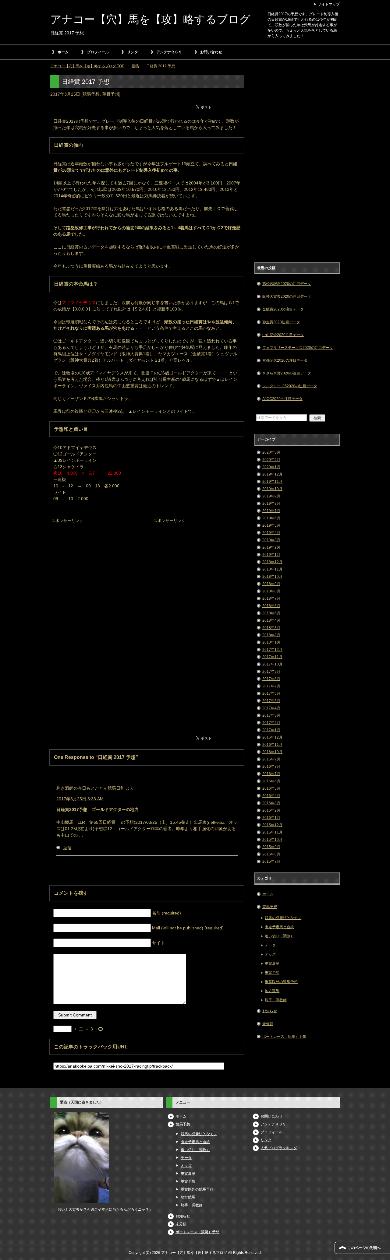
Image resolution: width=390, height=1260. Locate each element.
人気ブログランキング (279, 1148)
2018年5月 (271, 613)
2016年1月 (271, 818)
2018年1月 (271, 642)
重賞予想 (110, 94)
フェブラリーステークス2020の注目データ (297, 348)
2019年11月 (272, 481)
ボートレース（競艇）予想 (284, 1036)
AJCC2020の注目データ (282, 399)
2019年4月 (271, 533)
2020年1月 (271, 467)
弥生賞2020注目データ (281, 322)
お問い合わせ (211, 52)
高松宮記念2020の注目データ (286, 284)
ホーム (63, 52)
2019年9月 (271, 496)
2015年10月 (272, 839)
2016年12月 (272, 737)
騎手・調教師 (276, 1000)
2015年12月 (272, 825)
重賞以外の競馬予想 (281, 982)
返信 (67, 847)
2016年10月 (272, 752)
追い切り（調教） (279, 936)
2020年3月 (271, 452)
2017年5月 (271, 701)
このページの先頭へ (364, 1248)
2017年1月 (271, 730)
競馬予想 (91, 94)
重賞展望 (272, 963)
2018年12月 (272, 562)
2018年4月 (271, 620)
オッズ (270, 954)
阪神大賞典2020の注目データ (286, 296)
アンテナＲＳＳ (169, 52)
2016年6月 (271, 781)
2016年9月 (271, 759)
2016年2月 (271, 810)
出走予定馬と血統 (279, 927)
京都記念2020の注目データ (284, 360)
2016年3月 (271, 803)
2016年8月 (271, 766)
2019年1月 (271, 555)
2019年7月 (271, 511)
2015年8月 (271, 854)
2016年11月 (272, 744)
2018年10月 (272, 576)
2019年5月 (271, 525)
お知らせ (269, 1011)
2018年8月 (271, 591)
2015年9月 (271, 847)
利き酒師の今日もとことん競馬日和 (90, 788)
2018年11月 (272, 569)
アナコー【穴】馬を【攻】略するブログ (150, 19)
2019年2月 (271, 547)
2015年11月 (272, 832)
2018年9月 (271, 584)
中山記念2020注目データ (283, 335)
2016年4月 (271, 796)
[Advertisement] (96, 563)
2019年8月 (271, 503)
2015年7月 (271, 861)
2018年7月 (271, 598)
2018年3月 (271, 628)
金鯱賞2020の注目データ (283, 309)
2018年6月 (271, 606)
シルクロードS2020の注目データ (289, 386)
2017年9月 (271, 671)
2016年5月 (271, 788)
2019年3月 (271, 540)
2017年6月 (271, 693)
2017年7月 (271, 686)
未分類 (267, 1024)
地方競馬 (272, 991)
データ (270, 945)
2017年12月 (272, 650)
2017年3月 (271, 715)
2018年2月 (271, 635)
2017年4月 (271, 708)
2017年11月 (272, 657)
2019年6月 (271, 518)
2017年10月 (272, 664)
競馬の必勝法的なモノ (283, 918)
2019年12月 (272, 474)
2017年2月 (271, 723)
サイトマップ (329, 4)
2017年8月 (271, 679)
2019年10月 (272, 489)
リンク (132, 52)
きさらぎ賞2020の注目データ (286, 373)
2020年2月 (271, 460)
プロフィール (98, 52)
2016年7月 (271, 774)
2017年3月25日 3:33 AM (80, 798)
